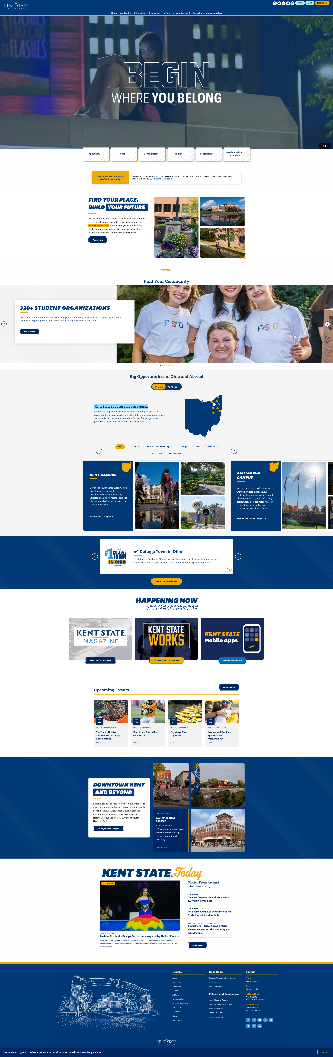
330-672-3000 (252, 981)
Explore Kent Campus (100, 516)
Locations (176, 1011)
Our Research (177, 1020)
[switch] (166, 386)
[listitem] (111, 723)
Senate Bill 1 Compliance (218, 1012)
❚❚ (324, 145)
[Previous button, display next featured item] (4, 324)
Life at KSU (176, 1007)
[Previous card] (99, 451)
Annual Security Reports (218, 999)
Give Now (323, 2)
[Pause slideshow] (229, 570)
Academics (176, 982)
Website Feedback (216, 986)
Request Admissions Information (222, 977)
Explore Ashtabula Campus (250, 518)
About (174, 977)
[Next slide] (238, 556)
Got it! (324, 1052)
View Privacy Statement (91, 1052)
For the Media (214, 982)
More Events (229, 687)
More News (197, 945)
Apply (300, 2)
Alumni (175, 990)
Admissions (176, 986)
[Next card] (234, 451)
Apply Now (98, 239)
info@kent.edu (252, 989)
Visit (310, 2)
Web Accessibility (216, 1016)
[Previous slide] (95, 556)
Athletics (176, 994)
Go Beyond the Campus (108, 828)
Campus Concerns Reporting (220, 1004)
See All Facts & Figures (166, 581)
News (174, 1015)
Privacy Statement (216, 1008)
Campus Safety (178, 998)
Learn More (29, 331)
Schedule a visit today (162, 179)
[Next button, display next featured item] (327, 324)
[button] (160, 365)
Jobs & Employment (180, 1003)
